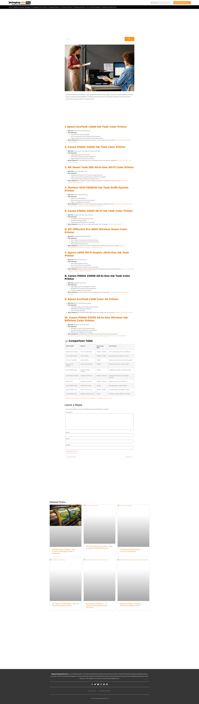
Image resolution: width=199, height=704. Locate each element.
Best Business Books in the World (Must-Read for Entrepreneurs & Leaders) (88, 398)
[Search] (129, 39)
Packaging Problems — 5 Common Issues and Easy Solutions (96, 605)
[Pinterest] (107, 684)
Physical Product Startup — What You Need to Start (131, 604)
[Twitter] (95, 684)
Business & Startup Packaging (22, 7)
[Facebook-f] (92, 684)
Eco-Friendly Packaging (93, 7)
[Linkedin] (104, 684)
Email (67, 438)
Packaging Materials (79, 7)
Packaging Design (54, 7)
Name (67, 432)
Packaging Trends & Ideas (39, 7)
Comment (69, 412)
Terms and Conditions (105, 691)
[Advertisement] (96, 22)
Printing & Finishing (66, 7)
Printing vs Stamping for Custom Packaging (130, 550)
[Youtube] (98, 684)
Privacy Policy (92, 691)
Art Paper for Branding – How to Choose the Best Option (65, 604)
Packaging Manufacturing (109, 7)
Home (10, 7)
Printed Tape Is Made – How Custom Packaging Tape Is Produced (63, 551)
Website (68, 445)
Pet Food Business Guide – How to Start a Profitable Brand (99, 547)
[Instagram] (101, 684)
